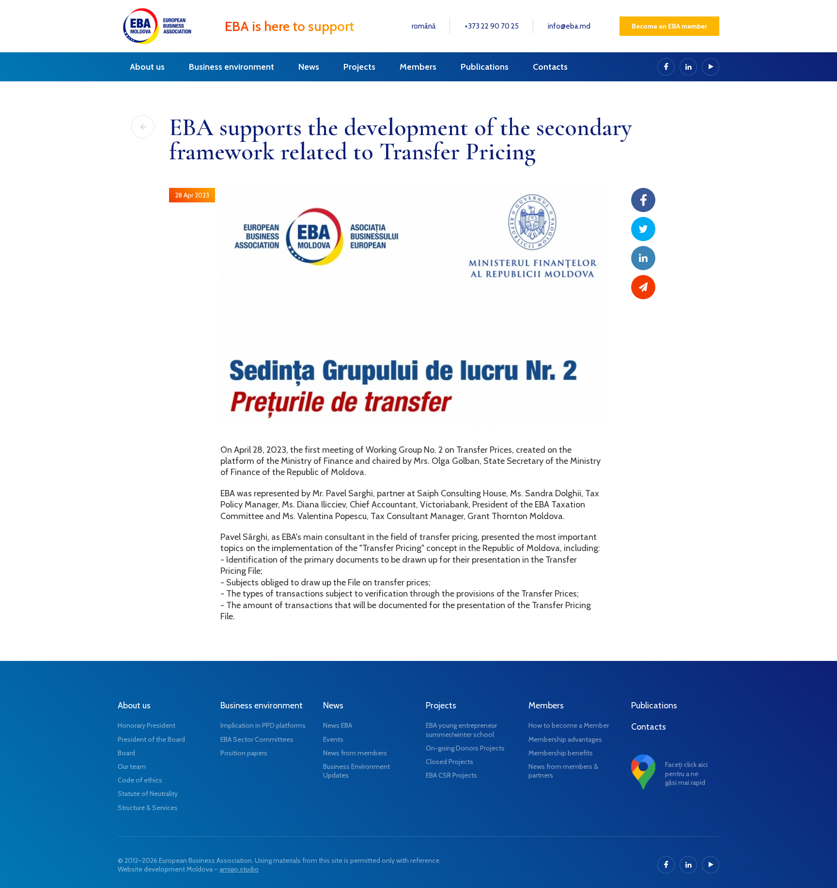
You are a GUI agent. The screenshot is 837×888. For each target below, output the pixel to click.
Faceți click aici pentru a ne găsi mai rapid (686, 773)
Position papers (243, 753)
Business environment (231, 66)
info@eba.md (569, 26)
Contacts (550, 66)
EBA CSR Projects (451, 775)
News (308, 66)
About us (147, 66)
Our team (132, 766)
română (423, 26)
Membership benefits (560, 753)
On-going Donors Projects (465, 748)
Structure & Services (148, 807)
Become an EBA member (669, 26)
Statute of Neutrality (148, 793)
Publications (485, 66)
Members (418, 66)
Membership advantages (565, 739)
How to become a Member (568, 725)
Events (333, 739)
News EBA (337, 725)
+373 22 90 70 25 (492, 26)
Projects (359, 66)
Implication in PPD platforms (263, 725)
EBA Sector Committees (257, 739)
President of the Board (151, 739)
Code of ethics (140, 780)
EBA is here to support (289, 26)
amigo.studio (239, 869)
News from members (355, 753)
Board (126, 753)
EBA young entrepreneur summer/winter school (461, 729)
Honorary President (146, 725)
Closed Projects (449, 761)
